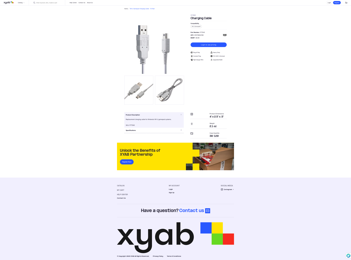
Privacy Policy (158, 256)
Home (126, 8)
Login (329, 2)
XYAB (193, 15)
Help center (122, 194)
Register (336, 2)
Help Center (73, 2)
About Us (90, 2)
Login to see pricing (208, 45)
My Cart (120, 190)
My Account (174, 186)
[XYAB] (9, 2)
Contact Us (82, 2)
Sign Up (171, 192)
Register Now (126, 162)
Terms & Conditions (174, 256)
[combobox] (48, 3)
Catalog (20, 2)
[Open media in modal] (154, 44)
